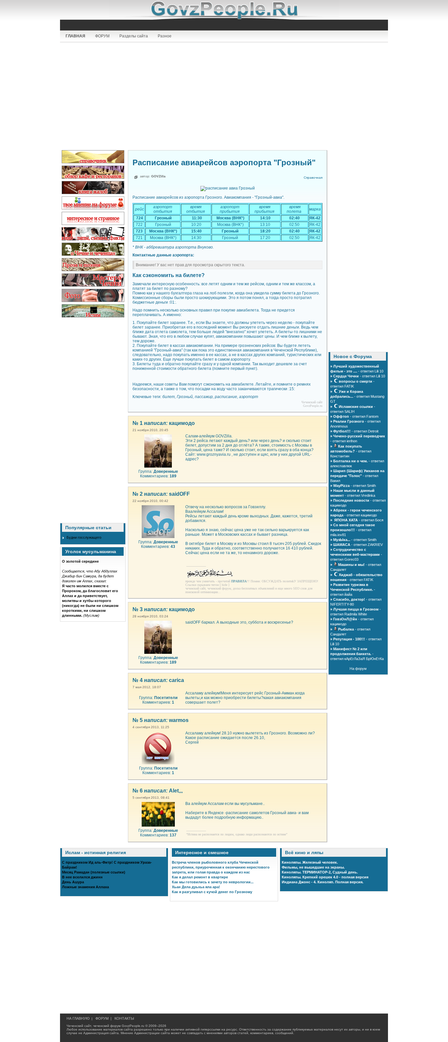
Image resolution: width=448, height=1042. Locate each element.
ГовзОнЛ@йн (345, 619)
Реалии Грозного (348, 421)
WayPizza (342, 486)
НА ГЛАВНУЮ (78, 1018)
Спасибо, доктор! (349, 599)
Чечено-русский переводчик (359, 436)
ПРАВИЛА (239, 581)
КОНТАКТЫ (124, 1018)
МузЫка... (341, 540)
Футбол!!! (342, 431)
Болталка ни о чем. (350, 461)
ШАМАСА (341, 545)
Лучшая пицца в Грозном (355, 609)
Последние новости (351, 500)
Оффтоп (341, 416)
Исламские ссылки (356, 407)
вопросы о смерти (355, 381)
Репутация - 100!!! (349, 639)
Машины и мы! (351, 565)
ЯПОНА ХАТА (345, 520)
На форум (358, 669)
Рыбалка (346, 629)
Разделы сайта (133, 36)
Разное (165, 36)
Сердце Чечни (346, 376)
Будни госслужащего (84, 537)
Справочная (313, 177)
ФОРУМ (102, 36)
